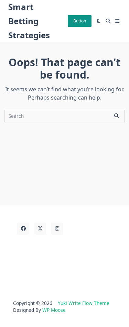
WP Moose (54, 310)
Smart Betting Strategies (29, 21)
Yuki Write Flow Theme (83, 303)
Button (79, 21)
